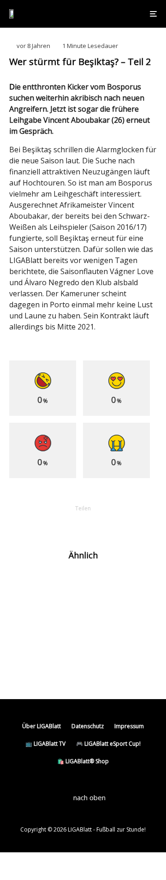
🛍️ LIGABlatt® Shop (83, 761)
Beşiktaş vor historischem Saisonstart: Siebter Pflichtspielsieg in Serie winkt (94, 627)
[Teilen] (35, 524)
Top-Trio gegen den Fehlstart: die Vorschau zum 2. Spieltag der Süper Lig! (102, 588)
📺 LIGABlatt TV (45, 744)
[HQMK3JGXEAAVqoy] (24, 623)
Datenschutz (87, 726)
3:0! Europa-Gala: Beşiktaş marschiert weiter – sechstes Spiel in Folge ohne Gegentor (95, 665)
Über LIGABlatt (41, 726)
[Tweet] (59, 524)
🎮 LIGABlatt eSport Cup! (108, 744)
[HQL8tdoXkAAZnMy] (24, 661)
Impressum (129, 726)
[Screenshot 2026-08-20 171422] (24, 584)
